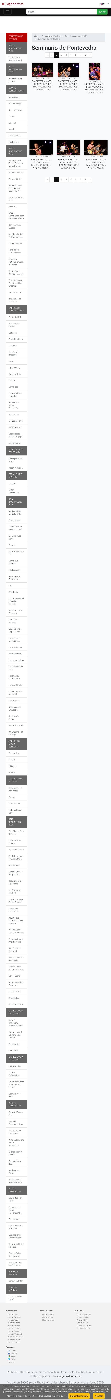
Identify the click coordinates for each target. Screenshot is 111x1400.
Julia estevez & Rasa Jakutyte (15, 1181)
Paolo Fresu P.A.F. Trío (16, 553)
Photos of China (79, 1311)
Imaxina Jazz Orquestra (15, 708)
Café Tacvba (14, 803)
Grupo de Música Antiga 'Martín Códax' (16, 1084)
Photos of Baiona (14, 1323)
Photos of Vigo (13, 1314)
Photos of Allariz (13, 1342)
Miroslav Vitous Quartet (16, 841)
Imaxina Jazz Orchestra (15, 300)
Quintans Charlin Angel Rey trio (16, 940)
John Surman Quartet (15, 226)
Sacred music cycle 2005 (16, 1012)
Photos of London (48, 1320)
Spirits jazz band (16, 1004)
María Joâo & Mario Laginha (15, 512)
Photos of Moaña (14, 1331)
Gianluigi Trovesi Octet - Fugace (16, 900)
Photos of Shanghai (84, 1314)
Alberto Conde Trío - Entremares (16, 931)
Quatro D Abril (15, 317)
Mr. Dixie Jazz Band (15, 537)
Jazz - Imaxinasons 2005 (15, 822)
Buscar (102, 11)
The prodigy (14, 753)
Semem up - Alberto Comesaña (14, 405)
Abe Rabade (14, 865)
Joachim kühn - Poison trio (15, 882)
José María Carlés (14, 717)
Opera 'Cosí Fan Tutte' (16, 1298)
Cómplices (13, 387)
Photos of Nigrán (14, 1326)
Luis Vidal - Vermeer (13, 621)
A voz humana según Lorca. (15, 1264)
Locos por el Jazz (16, 660)
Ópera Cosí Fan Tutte (15, 1199)
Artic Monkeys (15, 103)
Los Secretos (14, 135)
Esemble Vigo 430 (15, 1095)
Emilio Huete (14, 520)
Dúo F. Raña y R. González (16, 1227)
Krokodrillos (14, 998)
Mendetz (12, 129)
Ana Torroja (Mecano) (14, 353)
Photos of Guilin (82, 1323)
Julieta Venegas (16, 110)
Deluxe (12, 380)
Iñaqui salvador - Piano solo (16, 983)
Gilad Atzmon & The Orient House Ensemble (16, 283)
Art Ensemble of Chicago (16, 733)
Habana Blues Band (15, 811)
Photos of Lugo (13, 1320)
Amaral (12, 772)
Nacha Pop (14, 142)
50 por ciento (14, 443)
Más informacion (79, 1396)
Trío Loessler (14, 1219)
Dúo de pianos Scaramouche (15, 1236)
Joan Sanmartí (15, 654)
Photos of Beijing (83, 1317)
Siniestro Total (15, 374)
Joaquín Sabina (16, 468)
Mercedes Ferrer (16, 421)
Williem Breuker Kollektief (15, 692)
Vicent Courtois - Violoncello (16, 958)
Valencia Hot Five (16, 172)
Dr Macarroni (14, 991)
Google (13, 1356)
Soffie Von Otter (16, 1281)
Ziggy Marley (14, 367)
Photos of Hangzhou (84, 1326)
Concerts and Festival (16, 37)
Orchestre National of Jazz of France (16, 262)
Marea (11, 116)
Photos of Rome (48, 1314)
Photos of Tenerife (14, 1317)
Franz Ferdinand (16, 339)
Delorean (13, 345)
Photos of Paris (47, 1317)
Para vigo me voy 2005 (15, 780)
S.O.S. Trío (13, 206)
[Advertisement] (55, 24)
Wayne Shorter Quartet (15, 80)
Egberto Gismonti (16, 849)
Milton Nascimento (14, 491)
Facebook (14, 1353)
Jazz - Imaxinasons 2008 (15, 69)
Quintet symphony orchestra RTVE (16, 1023)
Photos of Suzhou (83, 1328)
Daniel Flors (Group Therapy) (16, 272)
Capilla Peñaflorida (14, 1074)
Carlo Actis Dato (16, 647)
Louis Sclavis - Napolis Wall (15, 630)
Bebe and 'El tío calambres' (15, 789)
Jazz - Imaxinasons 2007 (15, 151)
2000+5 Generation (15, 1104)
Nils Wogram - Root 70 (15, 891)
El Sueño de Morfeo (14, 325)
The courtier (14, 1044)
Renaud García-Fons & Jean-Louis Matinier (16, 188)
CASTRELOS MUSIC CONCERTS (14, 744)
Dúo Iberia (13, 592)
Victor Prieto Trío (16, 725)
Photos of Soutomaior (15, 1337)
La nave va (13, 1050)
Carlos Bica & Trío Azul (16, 198)
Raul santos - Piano (14, 1171)
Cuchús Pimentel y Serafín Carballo (16, 601)
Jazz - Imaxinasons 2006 (15, 502)
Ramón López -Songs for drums (16, 968)
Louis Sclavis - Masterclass (15, 639)
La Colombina (15, 1066)
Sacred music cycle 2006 (16, 1058)
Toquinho (13, 483)
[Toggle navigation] (7, 12)
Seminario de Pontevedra (14, 577)
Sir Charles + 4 (15, 292)
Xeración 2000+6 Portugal (16, 1245)
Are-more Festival (13, 1273)
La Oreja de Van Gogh (16, 460)
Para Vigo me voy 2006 (15, 475)
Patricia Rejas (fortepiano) (15, 1254)
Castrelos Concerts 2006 (16, 309)
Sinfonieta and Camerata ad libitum (15, 1035)
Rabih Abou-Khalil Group (14, 677)
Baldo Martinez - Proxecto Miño (16, 857)
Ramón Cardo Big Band (15, 949)
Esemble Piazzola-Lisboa (16, 1122)
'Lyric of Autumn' (13, 1288)
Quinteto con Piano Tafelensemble (15, 1210)
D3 (10, 585)
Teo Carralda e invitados (15, 394)
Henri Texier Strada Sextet (15, 251)
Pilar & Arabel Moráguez (15, 1132)
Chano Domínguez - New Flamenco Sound (16, 216)
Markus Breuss (15, 243)
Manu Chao (14, 97)
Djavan (12, 797)
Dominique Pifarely (13, 562)
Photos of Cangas (14, 1328)
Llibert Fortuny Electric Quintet (15, 528)
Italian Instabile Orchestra (15, 611)
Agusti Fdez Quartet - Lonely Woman (16, 921)
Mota (11, 361)
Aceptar (99, 1396)
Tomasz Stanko (16, 685)
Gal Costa (13, 333)
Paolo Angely (14, 570)
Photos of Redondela (15, 1334)
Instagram (11, 1362)
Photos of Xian (82, 1320)
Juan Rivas (14, 414)
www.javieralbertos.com (69, 1376)
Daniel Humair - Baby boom (15, 873)
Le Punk (12, 123)
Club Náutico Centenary (15, 450)
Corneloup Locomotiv (13, 910)
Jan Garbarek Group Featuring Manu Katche (16, 163)
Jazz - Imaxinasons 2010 (15, 48)
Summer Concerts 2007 (16, 89)
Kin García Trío (15, 179)
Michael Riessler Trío (16, 667)
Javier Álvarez (15, 427)
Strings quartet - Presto (16, 1153)
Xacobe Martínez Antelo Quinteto (16, 235)
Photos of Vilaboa (14, 1340)
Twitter (13, 1359)
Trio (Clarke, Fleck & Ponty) (16, 832)
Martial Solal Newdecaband (15, 58)
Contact (13, 1351)
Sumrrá (12, 545)
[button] (104, 3)
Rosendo (13, 766)
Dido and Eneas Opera (16, 1113)
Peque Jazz (14, 700)
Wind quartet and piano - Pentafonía (16, 1143)
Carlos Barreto (15, 976)
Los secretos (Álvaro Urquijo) (16, 435)
